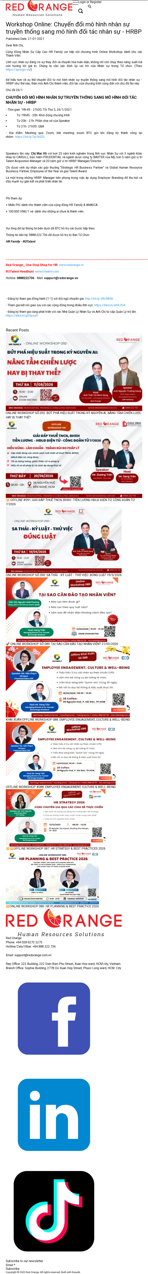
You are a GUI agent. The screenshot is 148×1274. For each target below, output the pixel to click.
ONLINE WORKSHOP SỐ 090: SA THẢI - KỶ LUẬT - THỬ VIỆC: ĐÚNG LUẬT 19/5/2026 (64, 575)
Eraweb (76, 1272)
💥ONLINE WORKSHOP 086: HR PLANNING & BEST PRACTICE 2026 (52, 906)
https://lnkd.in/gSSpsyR (22, 315)
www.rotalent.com (47, 271)
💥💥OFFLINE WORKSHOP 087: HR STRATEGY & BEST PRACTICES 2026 (55, 848)
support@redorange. (28, 955)
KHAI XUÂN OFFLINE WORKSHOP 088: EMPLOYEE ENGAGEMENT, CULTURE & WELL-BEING (68, 719)
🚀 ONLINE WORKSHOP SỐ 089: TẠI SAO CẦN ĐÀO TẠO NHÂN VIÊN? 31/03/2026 (62, 644)
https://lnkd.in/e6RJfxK (110, 305)
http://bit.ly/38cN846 (99, 298)
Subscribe (12, 1269)
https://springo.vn (17, 69)
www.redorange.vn (71, 265)
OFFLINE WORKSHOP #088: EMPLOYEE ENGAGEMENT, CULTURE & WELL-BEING (61, 787)
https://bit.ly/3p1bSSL (30, 137)
